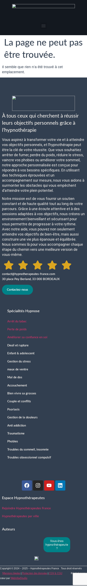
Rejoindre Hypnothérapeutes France (26, 508)
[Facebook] (27, 485)
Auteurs (8, 529)
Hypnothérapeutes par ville (20, 516)
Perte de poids (17, 329)
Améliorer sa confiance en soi (27, 337)
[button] (43, 25)
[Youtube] (49, 485)
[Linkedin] (60, 485)
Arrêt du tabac (17, 321)
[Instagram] (38, 485)
